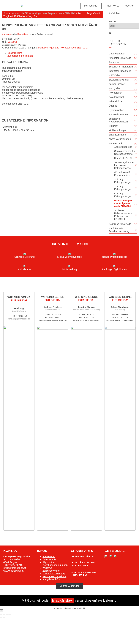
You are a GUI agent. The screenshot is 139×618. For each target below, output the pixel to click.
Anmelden (7, 34)
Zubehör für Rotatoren (121, 66)
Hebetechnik (17, 13)
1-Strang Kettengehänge (122, 181)
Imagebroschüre (51, 579)
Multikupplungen (118, 130)
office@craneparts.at (14, 568)
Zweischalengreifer (119, 79)
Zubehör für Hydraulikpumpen (118, 120)
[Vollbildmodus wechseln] (4, 614)
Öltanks (113, 105)
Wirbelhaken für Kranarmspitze (122, 173)
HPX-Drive (114, 75)
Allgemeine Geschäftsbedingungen (55, 563)
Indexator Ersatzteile (120, 71)
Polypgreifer (115, 92)
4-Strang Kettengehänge (122, 195)
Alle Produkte (90, 5)
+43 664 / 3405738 (86, 314)
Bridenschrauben (118, 134)
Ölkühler (113, 126)
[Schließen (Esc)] (10, 614)
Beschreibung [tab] (14, 53)
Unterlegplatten (117, 53)
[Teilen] (7, 614)
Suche (112, 21)
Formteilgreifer (116, 84)
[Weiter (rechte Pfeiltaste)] (4, 617)
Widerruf (47, 568)
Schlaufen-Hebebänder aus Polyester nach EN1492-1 (123, 214)
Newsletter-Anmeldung (54, 576)
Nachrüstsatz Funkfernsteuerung (119, 230)
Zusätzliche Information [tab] (20, 55)
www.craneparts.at (13, 570)
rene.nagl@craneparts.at (19, 319)
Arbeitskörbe (115, 101)
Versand (12, 42)
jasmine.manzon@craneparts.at (86, 320)
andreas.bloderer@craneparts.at (53, 320)
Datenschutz (49, 559)
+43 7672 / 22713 (19, 316)
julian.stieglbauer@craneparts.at (120, 320)
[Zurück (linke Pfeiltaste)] (1, 617)
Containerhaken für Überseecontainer (124, 152)
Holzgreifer (115, 88)
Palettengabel (116, 97)
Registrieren (23, 34)
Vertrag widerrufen (70, 586)
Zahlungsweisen (51, 570)
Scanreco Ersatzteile (120, 224)
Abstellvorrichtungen (120, 139)
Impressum (48, 556)
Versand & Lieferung (53, 573)
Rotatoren (114, 62)
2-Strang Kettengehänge (122, 188)
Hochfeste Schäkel (124, 158)
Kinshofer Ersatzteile (120, 58)
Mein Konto (113, 5)
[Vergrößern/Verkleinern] (1, 614)
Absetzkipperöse (123, 147)
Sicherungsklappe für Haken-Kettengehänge (124, 165)
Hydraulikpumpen (118, 114)
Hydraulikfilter (116, 110)
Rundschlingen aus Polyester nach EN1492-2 (50, 13)
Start (6, 13)
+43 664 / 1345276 (53, 314)
